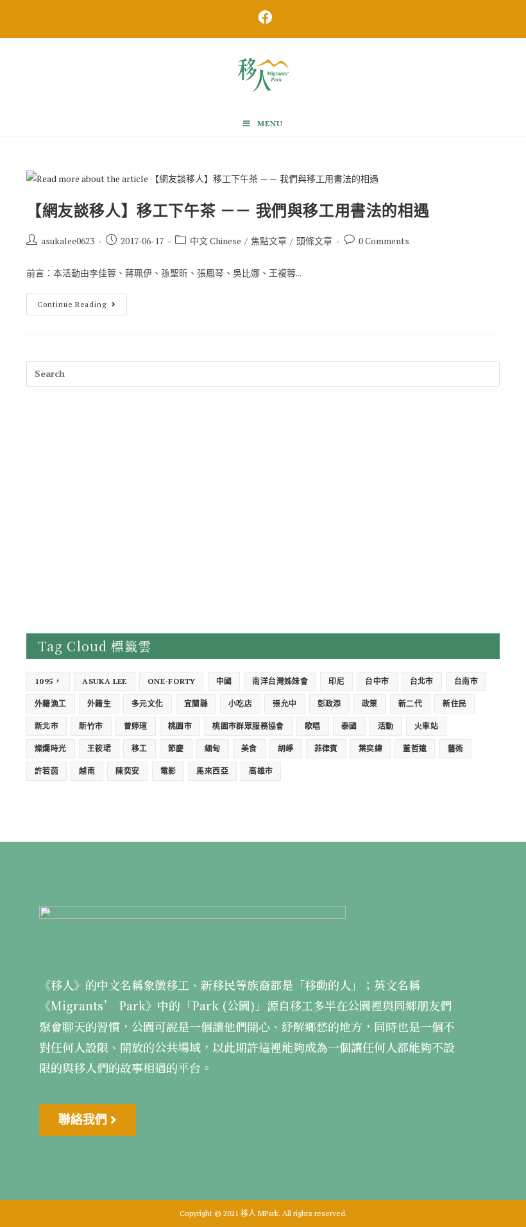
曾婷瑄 (136, 726)
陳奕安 (127, 771)
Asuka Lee (104, 681)
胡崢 (286, 748)
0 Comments (384, 241)
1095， (48, 681)
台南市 (466, 681)
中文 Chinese (215, 241)
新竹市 (91, 726)
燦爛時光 (51, 748)
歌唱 (313, 726)
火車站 (426, 726)
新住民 (454, 703)
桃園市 (180, 726)
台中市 (377, 681)
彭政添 (329, 703)
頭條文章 (314, 241)
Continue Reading (81, 301)
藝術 (456, 748)
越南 (87, 771)
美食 (249, 748)
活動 (386, 726)
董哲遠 (415, 748)
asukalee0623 (67, 241)
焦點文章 (269, 241)
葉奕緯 (370, 748)
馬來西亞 (212, 771)
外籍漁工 (51, 703)
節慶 (176, 748)
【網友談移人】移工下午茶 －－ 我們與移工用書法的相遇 (227, 210)
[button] (87, 1120)
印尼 (336, 681)
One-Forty (172, 681)
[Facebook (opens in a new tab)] (263, 17)
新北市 (46, 726)
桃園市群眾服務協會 (248, 726)
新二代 (410, 703)
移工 (140, 748)
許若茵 (46, 771)
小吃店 (240, 703)
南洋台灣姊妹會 (280, 681)
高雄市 (261, 771)
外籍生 (99, 703)
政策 (370, 703)
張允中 (284, 703)
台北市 (422, 681)
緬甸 (213, 748)
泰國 (349, 726)
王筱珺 (99, 748)
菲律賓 (326, 748)
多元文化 (148, 703)
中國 (224, 681)
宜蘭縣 (196, 703)
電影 (168, 771)
